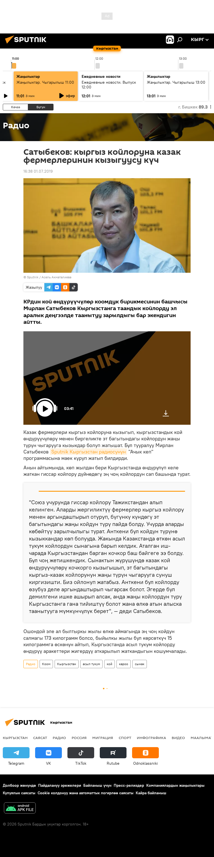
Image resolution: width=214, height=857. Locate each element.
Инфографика (151, 737)
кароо (123, 664)
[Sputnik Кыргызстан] (27, 44)
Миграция (102, 737)
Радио (30, 664)
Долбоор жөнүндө (19, 785)
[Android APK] (20, 808)
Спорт (125, 737)
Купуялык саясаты (19, 792)
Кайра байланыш (151, 792)
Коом (46, 664)
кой (109, 664)
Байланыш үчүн (97, 785)
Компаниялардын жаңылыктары (175, 785)
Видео (178, 737)
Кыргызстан (66, 664)
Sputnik (32, 277)
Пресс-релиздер (129, 785)
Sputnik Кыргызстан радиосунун (88, 451)
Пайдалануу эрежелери (59, 785)
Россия (79, 737)
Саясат (40, 737)
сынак (139, 664)
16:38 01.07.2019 (38, 171)
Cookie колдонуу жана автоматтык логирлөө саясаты (85, 792)
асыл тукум (91, 664)
